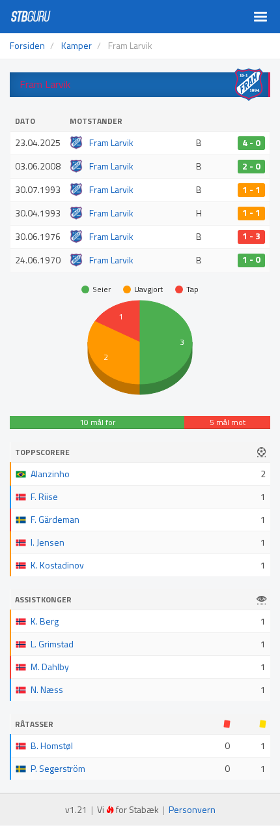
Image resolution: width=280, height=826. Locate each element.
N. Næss (47, 689)
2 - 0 (251, 166)
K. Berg (45, 621)
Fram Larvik (111, 142)
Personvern (192, 809)
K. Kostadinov (57, 565)
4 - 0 (251, 142)
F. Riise (44, 496)
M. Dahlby (50, 666)
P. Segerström (58, 768)
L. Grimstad (52, 644)
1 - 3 (251, 236)
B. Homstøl (52, 745)
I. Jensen (47, 542)
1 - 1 (251, 189)
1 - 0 (251, 260)
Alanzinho (50, 473)
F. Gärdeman (55, 519)
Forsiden (27, 45)
